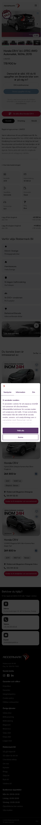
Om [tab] (33, 392)
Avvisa (20, 437)
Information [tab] (20, 392)
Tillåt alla (20, 431)
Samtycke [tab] (7, 392)
